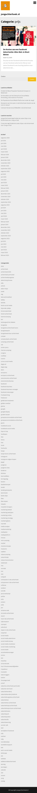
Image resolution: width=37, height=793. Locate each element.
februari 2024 (5, 222)
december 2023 (5, 227)
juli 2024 (3, 208)
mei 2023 (3, 247)
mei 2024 (3, 213)
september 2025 (6, 168)
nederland (4, 563)
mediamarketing (6, 529)
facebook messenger (7, 392)
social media (4, 635)
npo (2, 574)
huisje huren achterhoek (8, 454)
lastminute (4, 493)
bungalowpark (5, 330)
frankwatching (5, 395)
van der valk (4, 725)
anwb (2, 291)
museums (4, 549)
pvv (2, 607)
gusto (2, 423)
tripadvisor (4, 669)
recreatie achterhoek (7, 613)
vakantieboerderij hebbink (9, 694)
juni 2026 (3, 143)
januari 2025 (4, 191)
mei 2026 (3, 146)
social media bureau (7, 641)
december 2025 (5, 160)
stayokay (3, 661)
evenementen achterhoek (9, 378)
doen (2, 370)
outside (3, 591)
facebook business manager (9, 389)
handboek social (6, 426)
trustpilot (4, 672)
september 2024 (6, 202)
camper (3, 336)
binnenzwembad (6, 311)
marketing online (6, 515)
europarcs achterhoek (7, 375)
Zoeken (3, 76)
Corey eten (4, 123)
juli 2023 (3, 241)
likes (2, 498)
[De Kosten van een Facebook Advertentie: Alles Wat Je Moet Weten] (18, 36)
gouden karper (5, 414)
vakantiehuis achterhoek (8, 703)
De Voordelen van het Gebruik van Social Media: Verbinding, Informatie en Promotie (15, 96)
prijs (2, 599)
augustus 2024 (5, 205)
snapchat (4, 633)
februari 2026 (5, 154)
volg (2, 739)
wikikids (3, 759)
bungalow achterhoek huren (9, 328)
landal (3, 487)
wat (2, 747)
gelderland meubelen (7, 400)
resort (3, 616)
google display (5, 412)
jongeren (3, 465)
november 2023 (5, 230)
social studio (4, 649)
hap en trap (4, 431)
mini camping (5, 540)
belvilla (3, 303)
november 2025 (5, 163)
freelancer (4, 398)
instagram (4, 456)
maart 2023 (4, 252)
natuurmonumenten (7, 560)
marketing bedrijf (6, 510)
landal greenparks (6, 490)
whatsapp (4, 753)
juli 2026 (3, 140)
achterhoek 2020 (6, 272)
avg (2, 294)
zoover (3, 775)
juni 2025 (3, 177)
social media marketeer (8, 644)
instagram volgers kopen (8, 459)
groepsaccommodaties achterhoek (11, 420)
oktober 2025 (5, 166)
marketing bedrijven (7, 512)
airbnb (3, 286)
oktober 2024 (5, 199)
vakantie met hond (6, 689)
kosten (3, 482)
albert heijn (4, 289)
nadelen (3, 551)
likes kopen (4, 501)
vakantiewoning (6, 722)
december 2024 (5, 194)
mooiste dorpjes (6, 546)
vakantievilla (5, 719)
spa (2, 658)
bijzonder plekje (6, 308)
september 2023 (6, 236)
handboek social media (8, 428)
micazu (3, 538)
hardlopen (4, 434)
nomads (3, 568)
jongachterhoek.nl (10, 14)
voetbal (3, 736)
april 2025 (4, 182)
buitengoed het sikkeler (8, 322)
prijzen (3, 602)
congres (3, 353)
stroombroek (5, 663)
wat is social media (6, 750)
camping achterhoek (7, 342)
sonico (3, 655)
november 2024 (5, 196)
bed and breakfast (6, 297)
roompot (3, 624)
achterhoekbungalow (7, 277)
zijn (2, 773)
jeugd (2, 462)
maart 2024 (4, 219)
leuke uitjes (4, 496)
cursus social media (7, 361)
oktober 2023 (5, 233)
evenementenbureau (7, 381)
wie (2, 756)
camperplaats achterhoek (9, 339)
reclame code (5, 610)
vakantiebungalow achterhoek (10, 697)
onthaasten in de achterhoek (9, 579)
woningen (4, 767)
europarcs (4, 372)
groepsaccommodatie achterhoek (11, 417)
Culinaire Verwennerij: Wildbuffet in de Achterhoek (16, 108)
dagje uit (3, 364)
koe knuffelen (5, 476)
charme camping (6, 350)
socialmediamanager (7, 652)
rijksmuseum (5, 621)
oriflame (3, 585)
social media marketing (8, 647)
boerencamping (6, 316)
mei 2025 (3, 180)
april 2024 (4, 216)
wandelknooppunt (6, 745)
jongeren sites (5, 468)
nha (2, 565)
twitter (3, 677)
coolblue (3, 356)
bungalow (4, 325)
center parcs (4, 347)
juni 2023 (3, 244)
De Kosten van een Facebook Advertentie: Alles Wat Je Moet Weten (16, 52)
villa (2, 733)
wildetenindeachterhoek (8, 761)
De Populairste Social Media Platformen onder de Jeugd (17, 100)
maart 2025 (4, 185)
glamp (3, 406)
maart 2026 (4, 152)
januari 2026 (4, 157)
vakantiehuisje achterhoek (9, 705)
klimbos (3, 473)
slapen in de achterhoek (8, 630)
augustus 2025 (5, 171)
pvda (2, 605)
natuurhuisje (5, 557)
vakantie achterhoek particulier (10, 686)
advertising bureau (6, 280)
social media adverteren (8, 638)
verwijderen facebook (7, 731)
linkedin (3, 504)
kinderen (3, 470)
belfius (3, 300)
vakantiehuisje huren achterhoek (11, 708)
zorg (2, 778)
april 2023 (4, 250)
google (3, 409)
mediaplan (4, 532)
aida (2, 283)
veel (2, 728)
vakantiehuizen (5, 711)
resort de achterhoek (7, 619)
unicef (3, 683)
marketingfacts (5, 521)
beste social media (6, 305)
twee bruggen (5, 675)
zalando (3, 770)
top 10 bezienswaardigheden (9, 666)
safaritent (4, 627)
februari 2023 (5, 255)
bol (2, 319)
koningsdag (4, 479)
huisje (2, 451)
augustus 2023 (5, 238)
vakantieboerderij (6, 691)
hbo (2, 437)
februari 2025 (5, 188)
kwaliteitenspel (5, 484)
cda (2, 344)
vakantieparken (5, 717)
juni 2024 (3, 210)
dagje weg (4, 367)
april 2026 (4, 149)
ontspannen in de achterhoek (10, 582)
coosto (3, 358)
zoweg (3, 781)
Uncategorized (5, 680)
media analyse (5, 526)
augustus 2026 (5, 138)
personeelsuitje (5, 593)
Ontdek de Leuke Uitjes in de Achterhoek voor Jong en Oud (16, 119)
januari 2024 (4, 224)
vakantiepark (5, 714)
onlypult (3, 577)
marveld (3, 524)
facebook (4, 384)
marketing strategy (7, 518)
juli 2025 (3, 174)
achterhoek (4, 269)
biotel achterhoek (6, 314)
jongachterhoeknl (6, 118)
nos (2, 571)
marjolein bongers (6, 507)
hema (2, 440)
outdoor (3, 588)
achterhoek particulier (7, 275)
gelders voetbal (5, 403)
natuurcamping (5, 554)
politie (3, 596)
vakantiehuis (5, 700)
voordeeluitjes (5, 742)
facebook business (6, 386)
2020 (2, 266)
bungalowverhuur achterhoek (10, 333)
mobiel (3, 543)
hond (2, 445)
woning (3, 764)
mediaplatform (5, 535)
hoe (2, 442)
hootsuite (4, 448)
